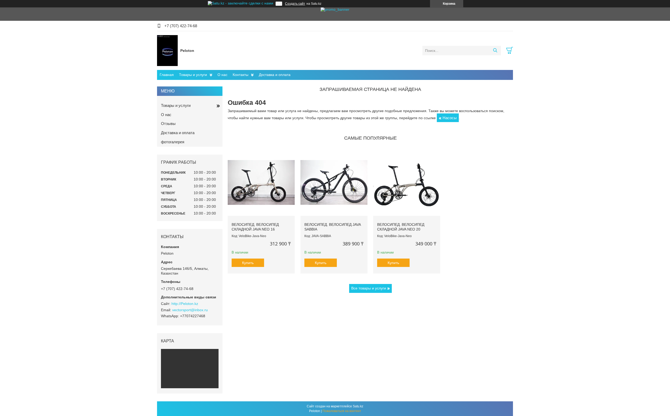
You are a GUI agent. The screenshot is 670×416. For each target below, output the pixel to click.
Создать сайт (295, 4)
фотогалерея (172, 142)
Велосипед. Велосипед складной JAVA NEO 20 (400, 226)
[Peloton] (167, 50)
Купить (248, 263)
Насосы (450, 118)
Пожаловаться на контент (341, 411)
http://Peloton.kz (184, 304)
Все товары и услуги (368, 288)
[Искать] (495, 50)
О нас (222, 75)
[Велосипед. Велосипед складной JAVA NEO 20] (406, 182)
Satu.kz (358, 406)
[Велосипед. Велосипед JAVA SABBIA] (333, 182)
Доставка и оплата (275, 75)
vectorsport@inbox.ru (190, 310)
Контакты (240, 75)
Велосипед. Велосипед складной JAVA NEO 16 (255, 226)
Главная (167, 75)
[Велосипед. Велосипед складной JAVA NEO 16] (261, 182)
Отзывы (168, 123)
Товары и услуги (193, 75)
